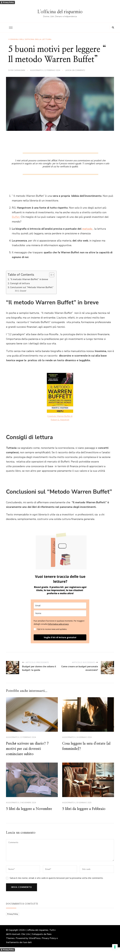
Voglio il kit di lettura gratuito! (60, 637)
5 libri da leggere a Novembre (29, 809)
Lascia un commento (75, 70)
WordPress (35, 938)
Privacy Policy (8, 2)
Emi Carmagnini (17, 70)
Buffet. (16, 217)
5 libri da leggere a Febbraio (83, 809)
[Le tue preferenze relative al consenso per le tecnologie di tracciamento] (115, 947)
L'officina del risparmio (60, 12)
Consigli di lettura (20, 283)
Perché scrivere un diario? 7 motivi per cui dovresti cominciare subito (27, 749)
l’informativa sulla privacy (58, 624)
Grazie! (23, 291)
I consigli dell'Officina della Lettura (30, 39)
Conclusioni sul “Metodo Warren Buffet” (32, 287)
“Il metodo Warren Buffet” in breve (29, 279)
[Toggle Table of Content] (50, 274)
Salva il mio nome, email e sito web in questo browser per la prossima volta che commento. (56, 878)
